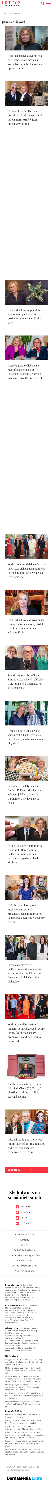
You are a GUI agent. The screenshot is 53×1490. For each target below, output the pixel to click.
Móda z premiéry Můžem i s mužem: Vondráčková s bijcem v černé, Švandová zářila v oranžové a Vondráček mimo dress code (26, 1033)
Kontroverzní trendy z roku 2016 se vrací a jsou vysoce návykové (23, 1415)
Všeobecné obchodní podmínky (24, 1255)
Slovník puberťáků (13, 1287)
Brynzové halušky (12, 1343)
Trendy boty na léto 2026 (15, 1315)
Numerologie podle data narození (19, 1292)
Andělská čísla (24, 1290)
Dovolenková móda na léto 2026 (18, 1317)
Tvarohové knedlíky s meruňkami (19, 1348)
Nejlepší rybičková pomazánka (18, 1335)
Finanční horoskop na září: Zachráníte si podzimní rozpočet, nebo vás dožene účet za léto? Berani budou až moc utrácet (24, 1435)
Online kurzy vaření (24, 1234)
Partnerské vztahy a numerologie (19, 1310)
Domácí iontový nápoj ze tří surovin (20, 1330)
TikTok (23, 1217)
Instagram (25, 1212)
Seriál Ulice (10, 1312)
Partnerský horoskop (31, 1287)
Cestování (36, 1290)
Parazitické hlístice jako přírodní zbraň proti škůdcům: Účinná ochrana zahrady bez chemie (24, 1443)
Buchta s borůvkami (30, 1343)
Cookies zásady (24, 1260)
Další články (14, 1169)
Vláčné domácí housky (14, 1338)
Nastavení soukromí (24, 1270)
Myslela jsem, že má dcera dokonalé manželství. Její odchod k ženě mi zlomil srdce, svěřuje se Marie (22, 1387)
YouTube (24, 1223)
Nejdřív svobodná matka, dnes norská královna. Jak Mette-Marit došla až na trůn (23, 1427)
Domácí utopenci (12, 1345)
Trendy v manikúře (29, 1305)
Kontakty (24, 1239)
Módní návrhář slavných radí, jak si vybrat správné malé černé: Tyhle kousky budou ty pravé (23, 1404)
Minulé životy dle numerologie (18, 1308)
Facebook (25, 1206)
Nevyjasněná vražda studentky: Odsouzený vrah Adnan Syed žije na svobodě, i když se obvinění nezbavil (23, 1362)
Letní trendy (10, 1300)
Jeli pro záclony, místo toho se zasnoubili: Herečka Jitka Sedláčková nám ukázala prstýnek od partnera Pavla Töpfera (25, 854)
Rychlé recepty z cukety (15, 1333)
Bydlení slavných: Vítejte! (15, 1295)
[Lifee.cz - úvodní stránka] (11, 4)
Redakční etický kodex (24, 1250)
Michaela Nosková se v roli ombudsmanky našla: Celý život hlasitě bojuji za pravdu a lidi (23, 1370)
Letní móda (28, 1297)
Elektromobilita (11, 1322)
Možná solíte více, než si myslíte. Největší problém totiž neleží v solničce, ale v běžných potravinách (24, 1451)
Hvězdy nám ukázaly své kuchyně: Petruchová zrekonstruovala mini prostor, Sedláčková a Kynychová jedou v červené (26, 913)
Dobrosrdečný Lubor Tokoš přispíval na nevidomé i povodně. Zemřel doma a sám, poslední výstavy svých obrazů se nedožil (23, 1378)
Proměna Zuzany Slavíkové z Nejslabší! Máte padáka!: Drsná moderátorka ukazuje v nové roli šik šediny (24, 1395)
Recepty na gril (23, 1300)
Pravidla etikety (26, 1285)
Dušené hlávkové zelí (14, 1340)
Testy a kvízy (10, 1290)
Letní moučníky (27, 1320)
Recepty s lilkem (32, 1340)
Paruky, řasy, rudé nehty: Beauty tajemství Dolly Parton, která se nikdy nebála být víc (23, 1421)
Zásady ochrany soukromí (24, 1265)
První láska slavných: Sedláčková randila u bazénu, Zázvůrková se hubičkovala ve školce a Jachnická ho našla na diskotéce (25, 973)
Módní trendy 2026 (13, 1297)
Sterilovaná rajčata (29, 1328)
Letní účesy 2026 (12, 1320)
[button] (43, 3)
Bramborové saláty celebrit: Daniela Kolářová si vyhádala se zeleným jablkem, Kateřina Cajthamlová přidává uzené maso (26, 794)
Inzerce (24, 1245)
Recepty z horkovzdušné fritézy (18, 1350)
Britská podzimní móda (27, 1312)
